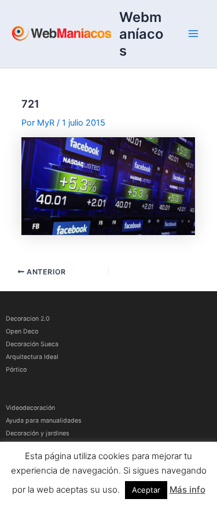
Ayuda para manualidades (44, 420)
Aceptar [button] (146, 489)
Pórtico (16, 369)
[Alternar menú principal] (193, 33)
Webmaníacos (141, 34)
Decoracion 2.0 (28, 318)
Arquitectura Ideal (32, 357)
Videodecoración (30, 408)
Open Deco (22, 331)
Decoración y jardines (37, 433)
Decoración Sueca (32, 344)
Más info (187, 489)
